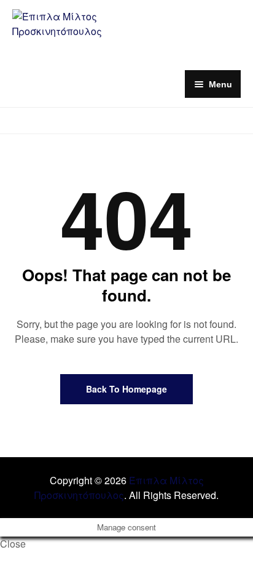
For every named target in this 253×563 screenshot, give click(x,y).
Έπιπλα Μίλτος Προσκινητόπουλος (119, 487)
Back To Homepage (126, 389)
